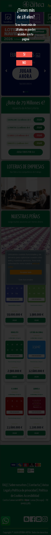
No (24, 63)
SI (24, 54)
